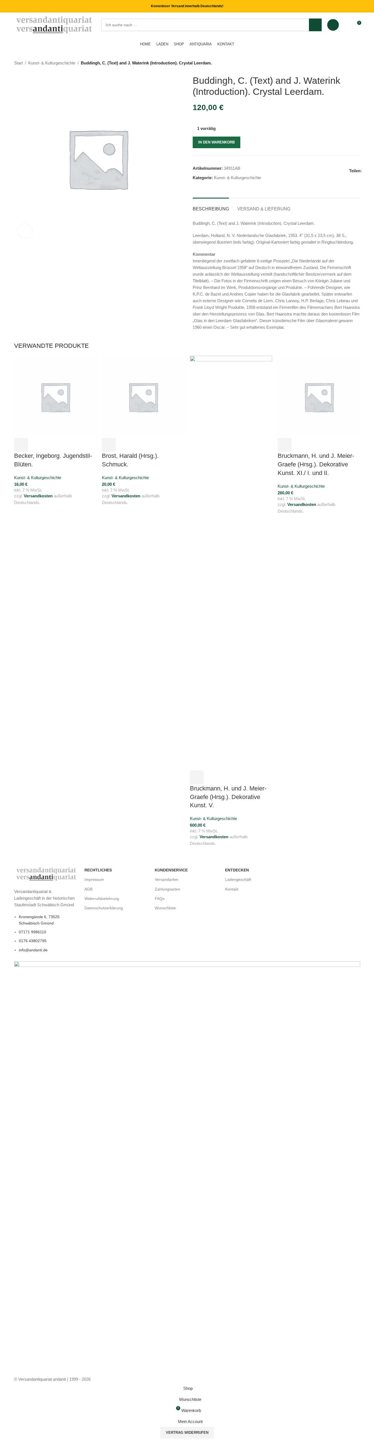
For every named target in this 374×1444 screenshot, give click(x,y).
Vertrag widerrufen (187, 1432)
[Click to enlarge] (25, 231)
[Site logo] (55, 24)
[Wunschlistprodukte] (347, 24)
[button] (21, 445)
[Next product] (357, 63)
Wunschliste (165, 908)
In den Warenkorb (216, 142)
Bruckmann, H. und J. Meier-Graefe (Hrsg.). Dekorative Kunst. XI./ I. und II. (316, 464)
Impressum (94, 879)
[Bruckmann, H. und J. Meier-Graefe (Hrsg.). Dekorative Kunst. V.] (231, 562)
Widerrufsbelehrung (101, 898)
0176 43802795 (33, 941)
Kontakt (231, 889)
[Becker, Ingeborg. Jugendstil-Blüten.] (55, 396)
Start (18, 63)
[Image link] (46, 873)
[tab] (211, 206)
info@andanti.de (33, 950)
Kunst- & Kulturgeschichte (51, 63)
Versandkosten (38, 495)
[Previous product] (343, 63)
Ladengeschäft (238, 879)
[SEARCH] (315, 25)
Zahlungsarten (167, 889)
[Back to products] (350, 63)
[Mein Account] (333, 24)
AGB (88, 889)
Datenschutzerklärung (103, 908)
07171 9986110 (32, 932)
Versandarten (166, 879)
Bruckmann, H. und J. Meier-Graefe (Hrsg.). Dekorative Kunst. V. (228, 797)
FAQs (159, 898)
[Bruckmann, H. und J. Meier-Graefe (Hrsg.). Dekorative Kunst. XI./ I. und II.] (319, 396)
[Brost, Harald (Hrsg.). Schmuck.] (143, 396)
